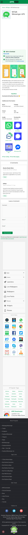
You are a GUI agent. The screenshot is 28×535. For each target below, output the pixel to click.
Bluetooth (20, 391)
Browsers (7, 406)
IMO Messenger (6, 442)
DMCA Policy (15, 515)
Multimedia (7, 404)
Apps (7, 273)
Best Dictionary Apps (7, 476)
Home (3, 7)
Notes (14, 404)
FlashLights (13, 399)
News (3, 493)
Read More (14, 93)
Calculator (7, 396)
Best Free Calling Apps (7, 470)
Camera (20, 393)
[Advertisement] (14, 33)
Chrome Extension (6, 490)
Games (8, 277)
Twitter (4, 428)
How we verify (6, 53)
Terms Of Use (6, 517)
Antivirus (7, 391)
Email (4, 226)
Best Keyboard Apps (7, 479)
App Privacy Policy (17, 518)
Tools (20, 404)
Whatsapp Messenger (7, 425)
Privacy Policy (23, 515)
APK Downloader (6, 487)
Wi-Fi (20, 406)
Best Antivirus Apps (6, 465)
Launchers (10, 282)
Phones (9, 310)
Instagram (4, 431)
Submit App (14, 517)
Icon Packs (10, 296)
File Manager (7, 399)
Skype (3, 439)
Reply (5, 177)
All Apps (8, 7)
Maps (20, 396)
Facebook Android (6, 445)
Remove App (21, 517)
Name (4, 219)
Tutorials (4, 501)
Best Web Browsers (6, 473)
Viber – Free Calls (6, 448)
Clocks (7, 393)
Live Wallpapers (12, 287)
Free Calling (6, 156)
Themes (8, 301)
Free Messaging (15, 156)
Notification (13, 406)
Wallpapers (10, 291)
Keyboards (20, 401)
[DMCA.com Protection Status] (14, 530)
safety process (20, 61)
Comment (4, 205)
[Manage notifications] (3, 532)
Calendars (14, 393)
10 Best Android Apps (7, 459)
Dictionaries (13, 396)
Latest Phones (5, 496)
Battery (13, 391)
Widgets (9, 305)
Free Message (14, 401)
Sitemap (8, 518)
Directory (8, 515)
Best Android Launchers (7, 462)
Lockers (7, 401)
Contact (3, 515)
